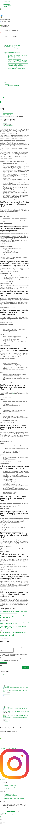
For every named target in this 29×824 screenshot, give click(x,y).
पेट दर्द (23, 584)
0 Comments (6, 127)
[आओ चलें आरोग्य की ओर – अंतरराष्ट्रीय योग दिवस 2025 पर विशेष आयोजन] (16, 716)
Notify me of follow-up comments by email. (13, 658)
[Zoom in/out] (0, 822)
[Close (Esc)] (4, 822)
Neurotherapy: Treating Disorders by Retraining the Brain (13, 627)
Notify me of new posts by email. (10, 660)
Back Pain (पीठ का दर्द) (7, 635)
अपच (13, 393)
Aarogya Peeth (11, 811)
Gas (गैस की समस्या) (7, 114)
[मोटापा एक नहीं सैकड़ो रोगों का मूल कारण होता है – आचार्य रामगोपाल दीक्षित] (16, 710)
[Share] (3, 822)
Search (2, 665)
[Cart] (0, 32)
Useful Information (8, 125)
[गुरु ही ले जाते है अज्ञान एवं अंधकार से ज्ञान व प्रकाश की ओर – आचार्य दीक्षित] (16, 689)
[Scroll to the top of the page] (0, 812)
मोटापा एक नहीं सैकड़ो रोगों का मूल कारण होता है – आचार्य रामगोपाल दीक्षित (16, 711)
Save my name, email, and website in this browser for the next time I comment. (13, 655)
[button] (14, 105)
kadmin (5, 123)
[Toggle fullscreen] (1, 822)
